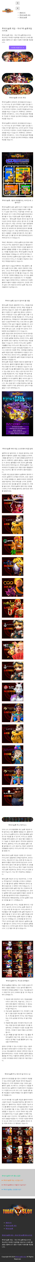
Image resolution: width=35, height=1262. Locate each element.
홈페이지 (9, 1223)
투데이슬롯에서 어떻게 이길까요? (14, 1185)
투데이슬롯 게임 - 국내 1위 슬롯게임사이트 (17, 1235)
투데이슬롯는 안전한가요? (12, 1189)
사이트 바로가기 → (17, 48)
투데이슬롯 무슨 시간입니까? (13, 1180)
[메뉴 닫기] (18, 8)
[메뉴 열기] (18, 3)
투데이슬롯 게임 (11, 1226)
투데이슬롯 (9, 1228)
